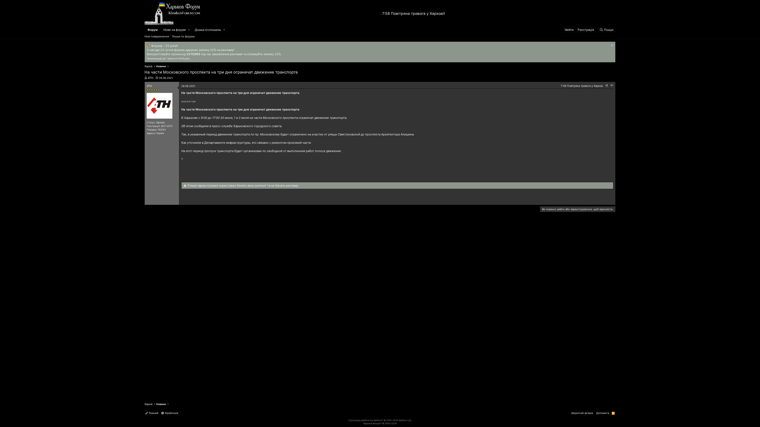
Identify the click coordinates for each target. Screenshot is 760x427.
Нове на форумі (174, 30)
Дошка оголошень (208, 30)
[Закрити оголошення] (611, 46)
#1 (612, 85)
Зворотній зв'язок (582, 413)
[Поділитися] (606, 85)
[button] (189, 29)
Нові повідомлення (156, 36)
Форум (152, 30)
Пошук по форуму (183, 36)
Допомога (602, 413)
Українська (171, 413)
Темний (153, 413)
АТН (150, 77)
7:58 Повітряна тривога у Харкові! (413, 13)
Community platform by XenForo (380, 420)
